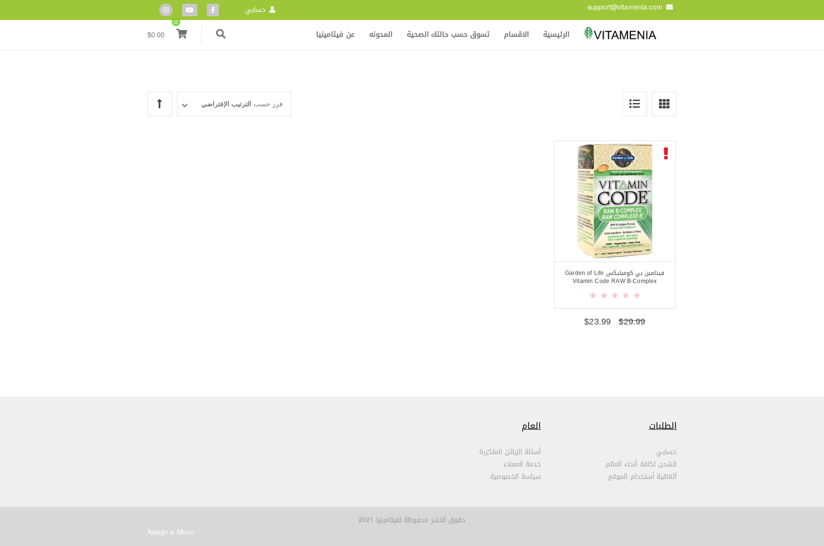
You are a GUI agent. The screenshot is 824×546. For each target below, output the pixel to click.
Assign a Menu (170, 532)
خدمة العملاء (522, 464)
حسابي (255, 9)
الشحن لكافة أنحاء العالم (641, 464)
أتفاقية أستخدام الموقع (642, 476)
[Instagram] (166, 10)
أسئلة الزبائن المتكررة (510, 451)
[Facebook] (213, 10)
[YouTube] (189, 10)
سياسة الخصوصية (515, 476)
